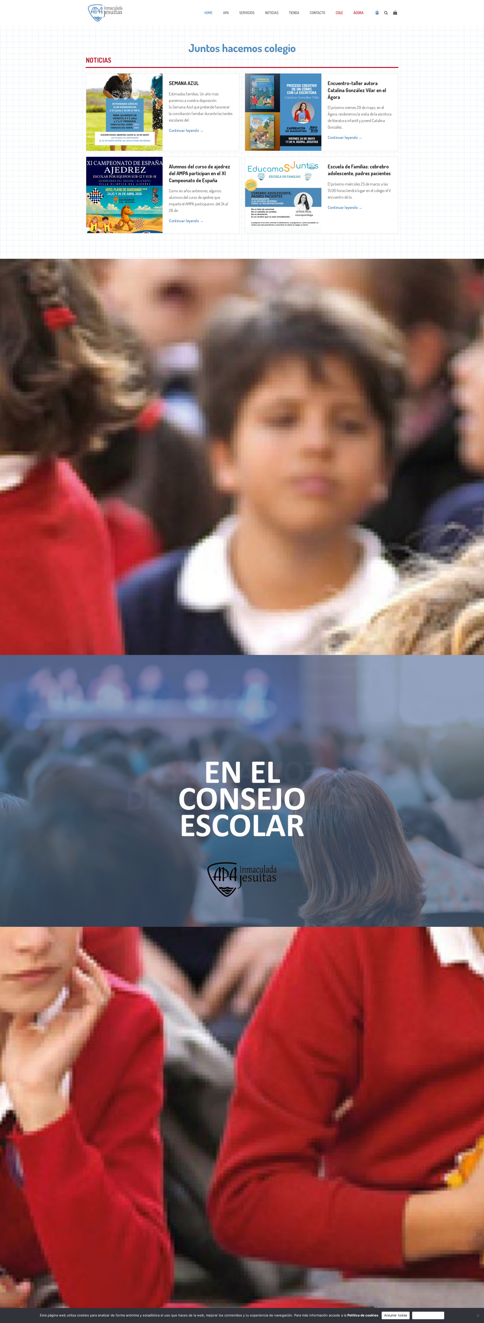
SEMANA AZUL (184, 83)
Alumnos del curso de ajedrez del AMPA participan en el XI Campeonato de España (199, 173)
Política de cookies (362, 1315)
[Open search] (386, 13)
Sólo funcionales (428, 1315)
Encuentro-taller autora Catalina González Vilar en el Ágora (357, 90)
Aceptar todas (395, 1315)
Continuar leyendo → (186, 130)
